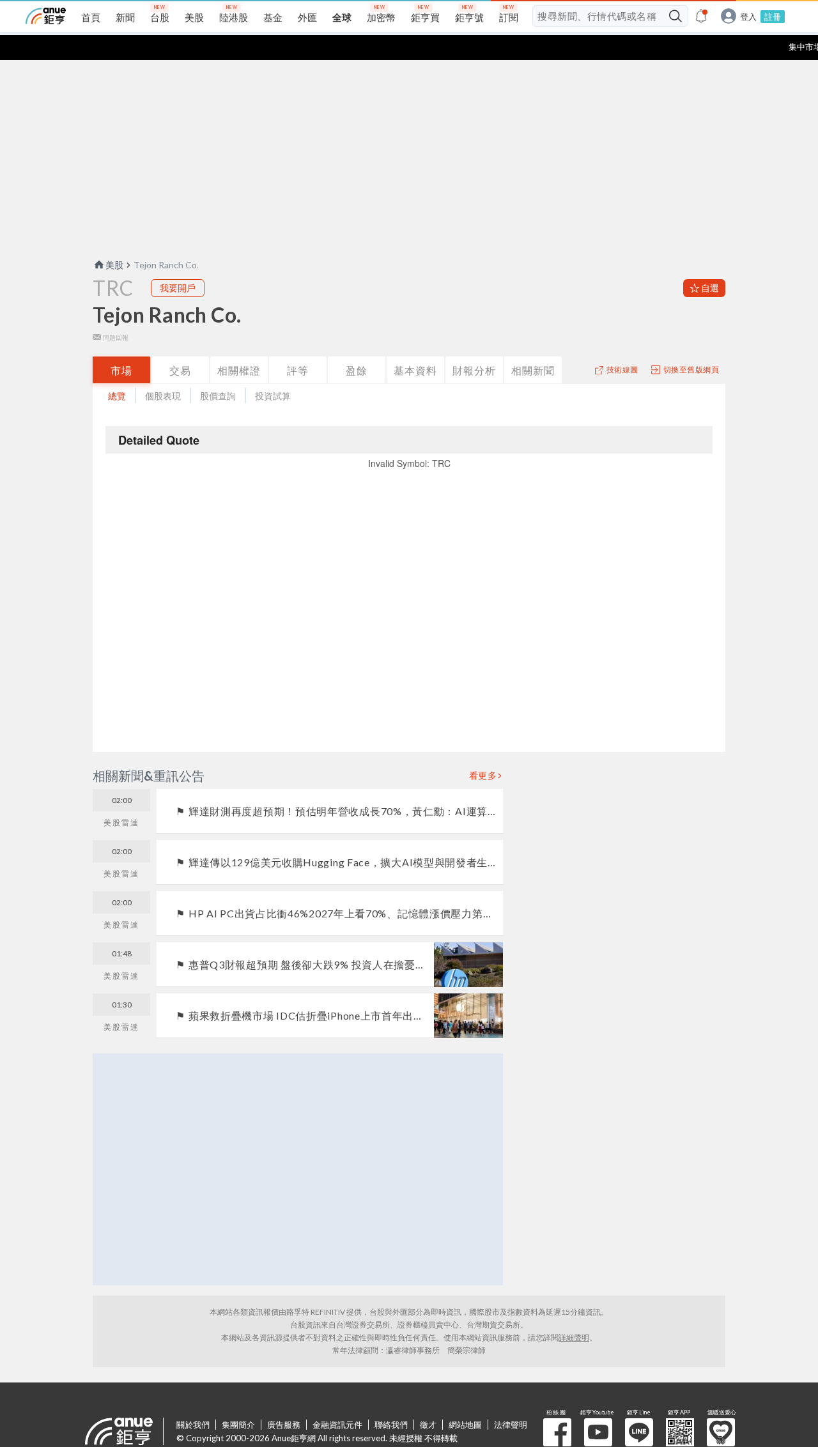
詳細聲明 (574, 1337)
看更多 (483, 775)
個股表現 (163, 395)
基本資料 (415, 370)
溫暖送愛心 (721, 1432)
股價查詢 (218, 395)
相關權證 (239, 370)
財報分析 (474, 370)
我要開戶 (178, 287)
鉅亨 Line (639, 1432)
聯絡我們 (391, 1425)
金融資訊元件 (337, 1425)
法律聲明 (510, 1425)
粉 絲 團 (557, 1432)
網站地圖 (465, 1425)
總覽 (117, 395)
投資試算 (273, 395)
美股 (114, 264)
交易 (180, 370)
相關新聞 (533, 370)
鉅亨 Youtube (598, 1432)
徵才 (428, 1425)
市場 (121, 370)
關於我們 (193, 1425)
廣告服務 (283, 1425)
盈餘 (356, 370)
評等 (298, 370)
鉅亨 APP (680, 1432)
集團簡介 (238, 1425)
